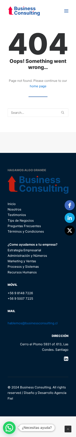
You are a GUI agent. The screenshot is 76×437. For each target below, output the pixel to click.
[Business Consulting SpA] (24, 11)
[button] (66, 11)
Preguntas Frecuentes (24, 226)
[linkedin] (70, 218)
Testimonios (17, 215)
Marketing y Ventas (22, 261)
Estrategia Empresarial (24, 250)
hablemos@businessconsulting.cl (33, 323)
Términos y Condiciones (26, 231)
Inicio (12, 204)
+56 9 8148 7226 (20, 293)
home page (38, 86)
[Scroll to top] (68, 429)
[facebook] (70, 205)
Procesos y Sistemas (23, 267)
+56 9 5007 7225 (20, 299)
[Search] (38, 112)
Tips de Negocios (21, 220)
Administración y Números (27, 256)
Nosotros (14, 209)
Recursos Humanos (22, 272)
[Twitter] (70, 230)
